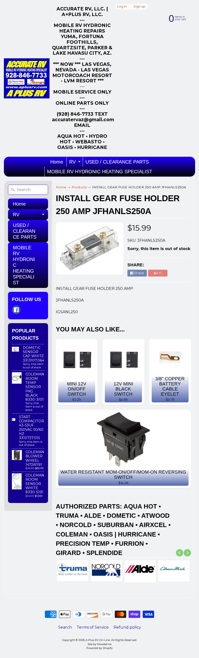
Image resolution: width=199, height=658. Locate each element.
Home (56, 161)
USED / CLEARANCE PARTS (117, 161)
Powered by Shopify (99, 648)
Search (65, 627)
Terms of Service (93, 627)
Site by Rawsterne (99, 644)
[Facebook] (16, 309)
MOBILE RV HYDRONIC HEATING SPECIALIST (99, 171)
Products (79, 187)
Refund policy (127, 627)
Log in (122, 6)
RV (75, 163)
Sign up (139, 6)
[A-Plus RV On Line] (27, 78)
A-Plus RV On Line (97, 640)
